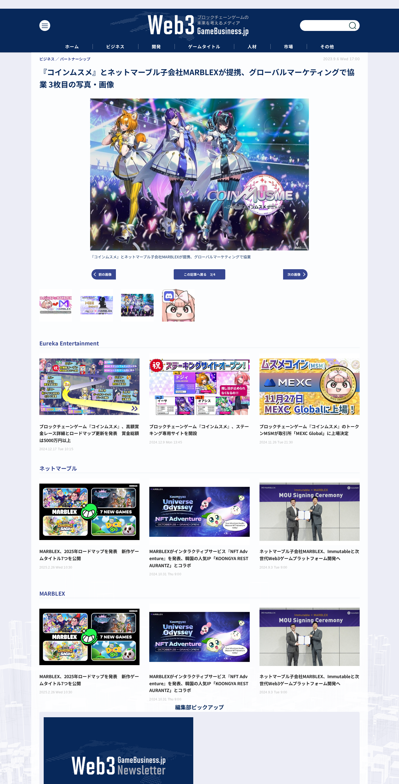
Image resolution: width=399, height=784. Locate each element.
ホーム (72, 46)
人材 (252, 46)
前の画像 (105, 274)
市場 (288, 46)
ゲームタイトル (204, 46)
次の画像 (293, 274)
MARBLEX (52, 593)
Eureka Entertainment (69, 343)
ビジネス (115, 46)
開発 (156, 46)
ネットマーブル (58, 468)
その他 (327, 46)
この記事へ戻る (199, 274)
